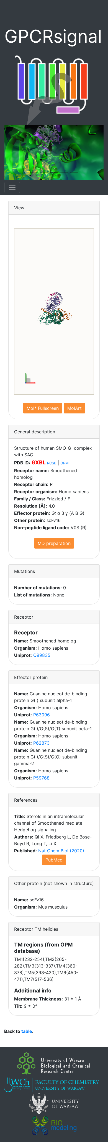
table (26, 1031)
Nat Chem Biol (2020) (61, 850)
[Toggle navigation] (12, 187)
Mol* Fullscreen (43, 408)
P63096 (41, 714)
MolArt (74, 408)
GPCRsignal (53, 36)
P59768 (41, 778)
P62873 (41, 743)
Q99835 (41, 655)
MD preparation (54, 543)
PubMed (54, 860)
